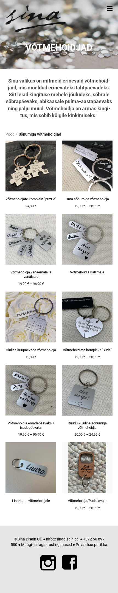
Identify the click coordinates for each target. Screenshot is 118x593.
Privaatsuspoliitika (91, 544)
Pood (10, 134)
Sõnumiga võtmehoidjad (40, 134)
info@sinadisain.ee (62, 539)
